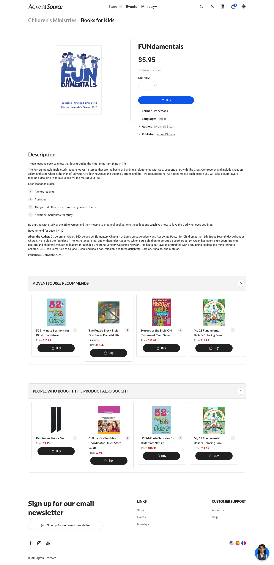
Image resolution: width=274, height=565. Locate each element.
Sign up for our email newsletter (68, 525)
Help (215, 517)
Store (112, 6)
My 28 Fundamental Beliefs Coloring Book (208, 333)
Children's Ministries (52, 20)
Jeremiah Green (163, 126)
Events (131, 6)
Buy (168, 100)
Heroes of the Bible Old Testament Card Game (156, 333)
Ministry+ (149, 6)
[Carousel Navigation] (136, 283)
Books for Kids (97, 20)
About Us (218, 510)
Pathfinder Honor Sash (51, 438)
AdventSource (166, 134)
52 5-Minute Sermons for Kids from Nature (52, 333)
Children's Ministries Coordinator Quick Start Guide (105, 442)
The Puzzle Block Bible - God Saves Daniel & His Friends (104, 335)
